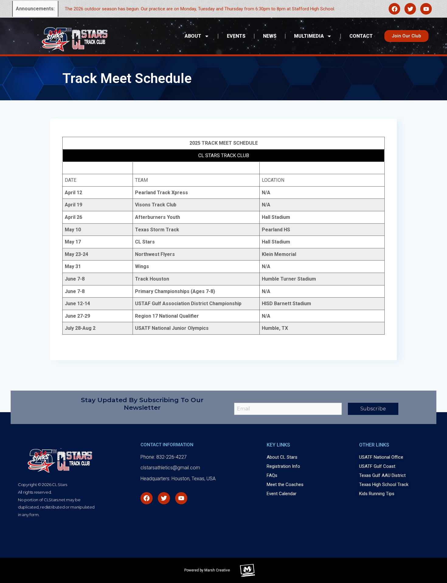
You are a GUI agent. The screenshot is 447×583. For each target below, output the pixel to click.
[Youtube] (426, 9)
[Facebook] (394, 9)
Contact (361, 36)
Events (236, 36)
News (269, 36)
